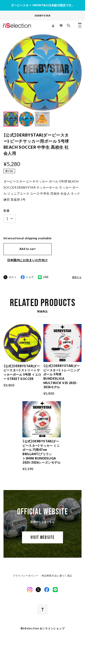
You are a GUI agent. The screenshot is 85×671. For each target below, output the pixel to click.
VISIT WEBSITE (43, 537)
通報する (77, 277)
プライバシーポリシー (25, 576)
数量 (6, 210)
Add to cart (27, 249)
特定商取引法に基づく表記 (57, 576)
